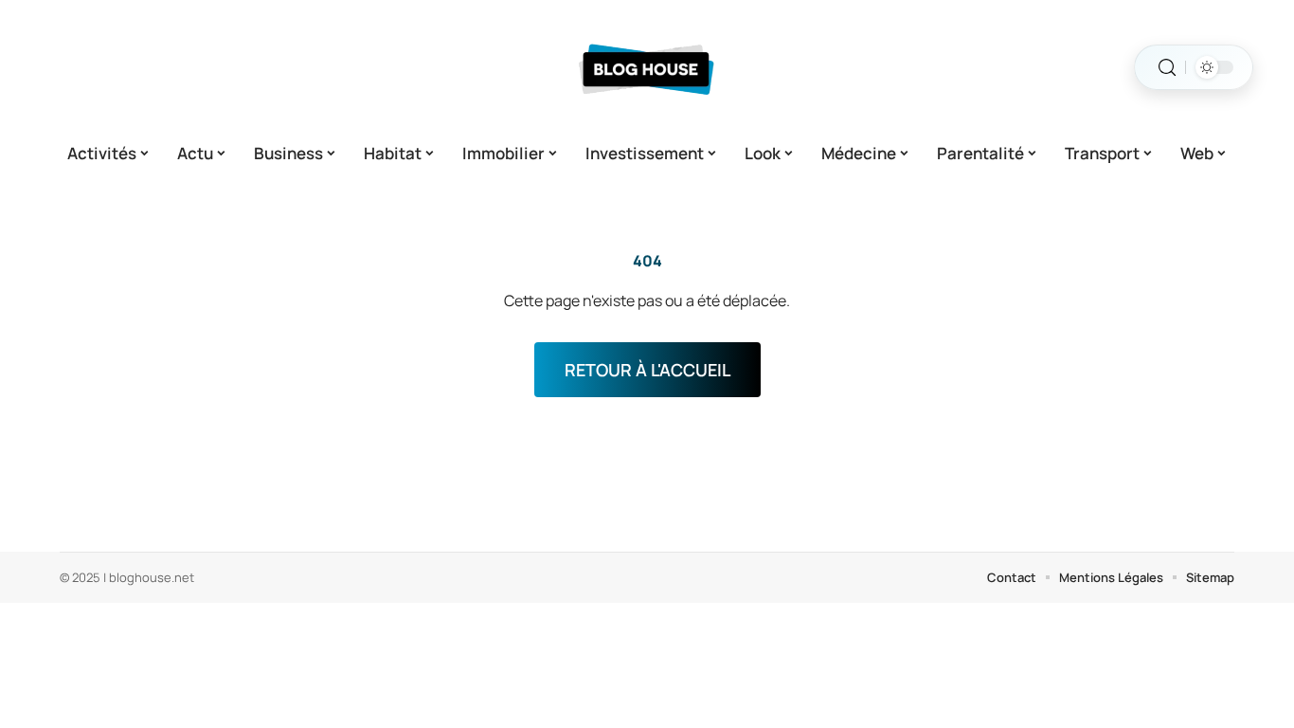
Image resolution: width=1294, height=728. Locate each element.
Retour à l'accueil (647, 369)
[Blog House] (647, 67)
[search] (1167, 67)
